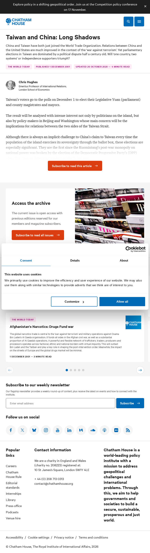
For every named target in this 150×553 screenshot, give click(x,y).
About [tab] (124, 260)
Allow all (122, 301)
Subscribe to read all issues (35, 235)
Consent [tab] (26, 260)
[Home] (18, 21)
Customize (72, 301)
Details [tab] (75, 260)
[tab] (67, 370)
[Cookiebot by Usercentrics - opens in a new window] (128, 249)
